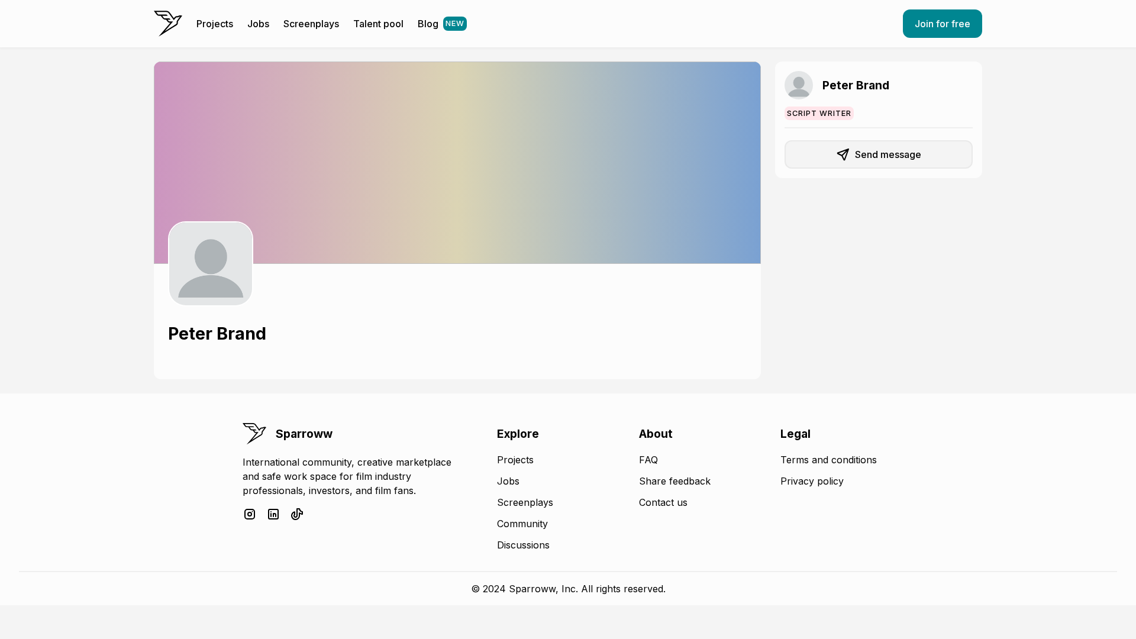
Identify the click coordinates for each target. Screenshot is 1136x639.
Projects (214, 24)
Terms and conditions (828, 460)
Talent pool (378, 24)
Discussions (523, 545)
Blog (441, 24)
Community (522, 524)
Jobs (258, 24)
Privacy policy (812, 481)
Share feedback (675, 481)
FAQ (648, 460)
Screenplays (311, 24)
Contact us (663, 502)
